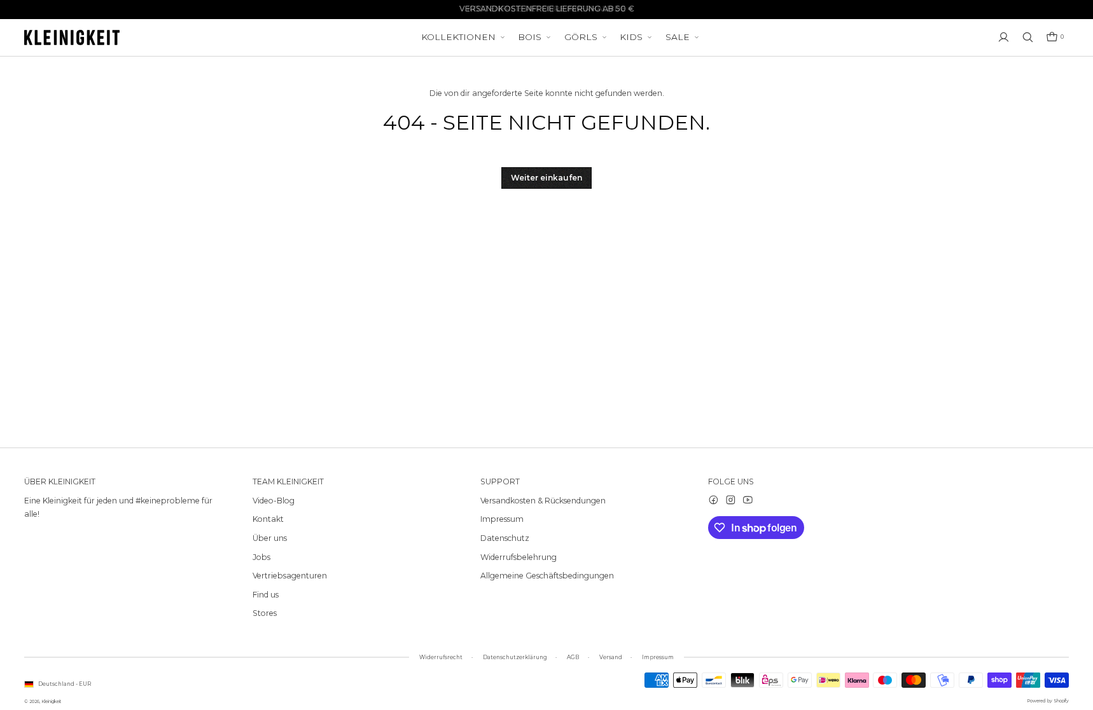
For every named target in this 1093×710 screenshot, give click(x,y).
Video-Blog (274, 500)
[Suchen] (1028, 37)
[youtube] (747, 500)
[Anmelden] (1003, 37)
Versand (610, 657)
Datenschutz (504, 538)
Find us (266, 594)
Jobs (261, 557)
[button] (1054, 37)
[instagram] (730, 500)
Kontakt (268, 519)
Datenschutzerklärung (515, 657)
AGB (573, 657)
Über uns (270, 538)
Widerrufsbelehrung (518, 557)
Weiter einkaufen (546, 177)
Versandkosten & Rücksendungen (543, 500)
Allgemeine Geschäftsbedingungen (547, 575)
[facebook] (713, 500)
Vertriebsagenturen (290, 575)
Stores (265, 613)
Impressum (502, 519)
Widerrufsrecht (441, 657)
